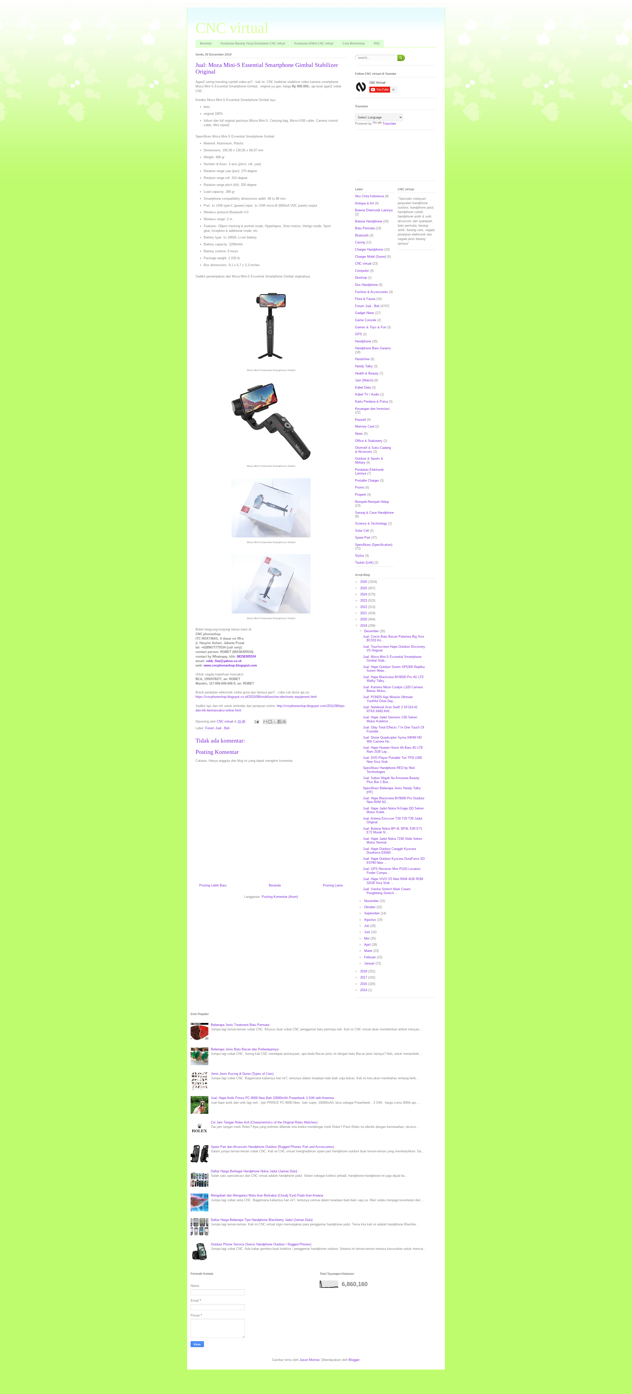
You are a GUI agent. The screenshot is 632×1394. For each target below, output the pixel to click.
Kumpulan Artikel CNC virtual (313, 43)
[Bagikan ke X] (274, 721)
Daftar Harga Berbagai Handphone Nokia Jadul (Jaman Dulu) (254, 1171)
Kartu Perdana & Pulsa (371, 401)
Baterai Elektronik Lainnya (374, 210)
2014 (364, 990)
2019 (364, 626)
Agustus (370, 920)
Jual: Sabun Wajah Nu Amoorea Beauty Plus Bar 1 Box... (391, 780)
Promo (359, 487)
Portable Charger (367, 480)
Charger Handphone (369, 249)
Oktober (370, 907)
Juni (367, 932)
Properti (360, 494)
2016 (364, 984)
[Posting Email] (256, 721)
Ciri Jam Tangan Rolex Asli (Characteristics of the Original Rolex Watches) (264, 1122)
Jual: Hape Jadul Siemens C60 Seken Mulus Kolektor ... (390, 719)
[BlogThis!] (270, 721)
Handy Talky (364, 366)
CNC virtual (232, 28)
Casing (360, 242)
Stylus (359, 555)
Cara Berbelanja (353, 43)
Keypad (360, 419)
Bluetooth (362, 235)
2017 (364, 977)
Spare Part (362, 537)
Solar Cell (362, 530)
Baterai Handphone (368, 221)
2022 (364, 607)
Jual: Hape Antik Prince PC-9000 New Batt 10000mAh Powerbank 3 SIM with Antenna (272, 1098)
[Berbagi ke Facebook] (279, 721)
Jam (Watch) (364, 380)
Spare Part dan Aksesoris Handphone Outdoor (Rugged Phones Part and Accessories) (272, 1147)
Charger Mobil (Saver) (370, 256)
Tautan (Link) (364, 562)
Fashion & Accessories (371, 292)
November (372, 901)
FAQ (376, 43)
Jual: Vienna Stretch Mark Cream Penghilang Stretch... (387, 891)
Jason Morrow (309, 1360)
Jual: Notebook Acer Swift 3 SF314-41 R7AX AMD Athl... (390, 709)
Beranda (206, 43)
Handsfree (362, 359)
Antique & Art (364, 203)
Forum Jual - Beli (217, 728)
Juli (367, 926)
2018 (364, 971)
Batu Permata (365, 228)
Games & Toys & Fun (370, 327)
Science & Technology (371, 523)
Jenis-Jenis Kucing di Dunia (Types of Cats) (242, 1074)
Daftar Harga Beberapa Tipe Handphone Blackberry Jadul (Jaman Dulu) (262, 1220)
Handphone (363, 341)
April (368, 944)
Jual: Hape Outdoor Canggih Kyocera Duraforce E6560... (389, 851)
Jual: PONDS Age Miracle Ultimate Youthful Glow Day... (388, 699)
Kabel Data (363, 387)
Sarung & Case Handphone (374, 512)
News (359, 433)
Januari (369, 963)
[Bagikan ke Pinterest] (284, 721)
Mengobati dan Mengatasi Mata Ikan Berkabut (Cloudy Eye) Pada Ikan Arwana (267, 1195)
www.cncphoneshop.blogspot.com (230, 665)
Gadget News (364, 313)
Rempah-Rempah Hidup (372, 502)
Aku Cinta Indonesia (369, 196)
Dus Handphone (366, 285)
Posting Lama (333, 885)
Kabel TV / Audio (367, 394)
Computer (362, 271)
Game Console (365, 320)
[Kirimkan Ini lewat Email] (265, 721)
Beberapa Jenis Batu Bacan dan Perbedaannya (244, 1049)
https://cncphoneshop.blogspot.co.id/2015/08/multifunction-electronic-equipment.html (256, 697)
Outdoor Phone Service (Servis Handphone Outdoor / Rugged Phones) (261, 1244)
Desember (372, 631)
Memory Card (364, 426)
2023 (364, 600)
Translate (389, 123)
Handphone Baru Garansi (373, 348)
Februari (370, 957)
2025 (364, 588)
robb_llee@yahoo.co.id (223, 661)
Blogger (354, 1360)
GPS (358, 334)
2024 (364, 594)
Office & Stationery (368, 441)
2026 (364, 582)
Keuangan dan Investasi (372, 409)
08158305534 (246, 656)
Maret (368, 951)
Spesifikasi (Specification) (373, 545)
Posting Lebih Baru (212, 885)
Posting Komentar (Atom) (280, 897)
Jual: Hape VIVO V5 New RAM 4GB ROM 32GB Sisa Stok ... (393, 881)
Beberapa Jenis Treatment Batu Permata (240, 1025)
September (372, 913)
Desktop (361, 277)
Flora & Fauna (365, 299)
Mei (367, 938)
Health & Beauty (366, 373)
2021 (364, 613)
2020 (364, 619)
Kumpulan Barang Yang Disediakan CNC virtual (253, 43)
